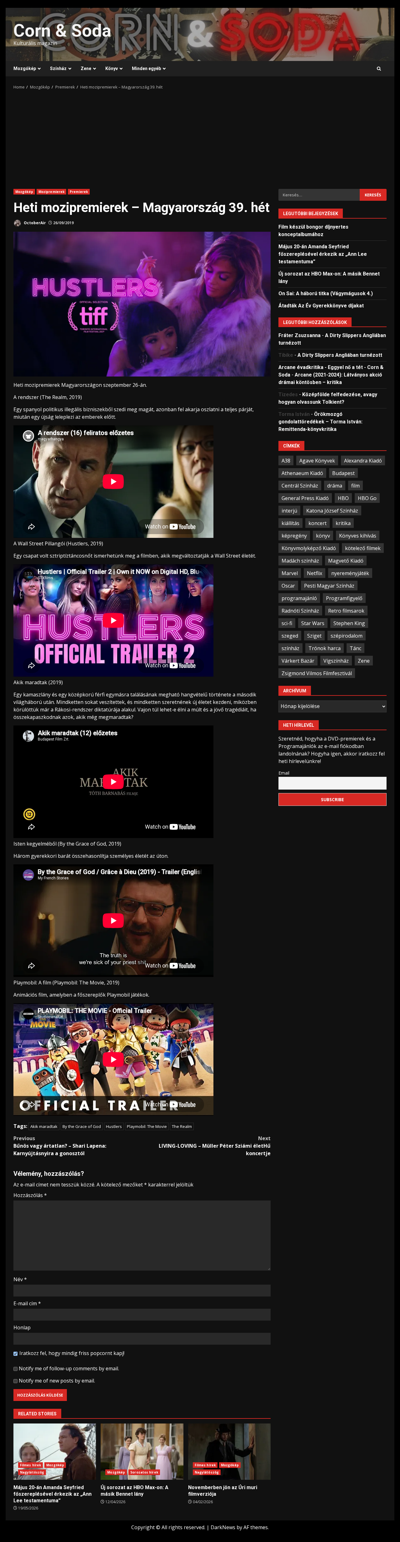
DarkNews (223, 1527)
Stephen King (349, 622)
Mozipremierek (51, 192)
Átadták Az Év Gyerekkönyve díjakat (321, 305)
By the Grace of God (81, 1126)
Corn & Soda (62, 30)
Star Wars (312, 622)
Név (20, 1279)
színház (290, 648)
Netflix (314, 572)
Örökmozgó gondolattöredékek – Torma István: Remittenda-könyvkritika (320, 421)
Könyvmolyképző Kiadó (309, 547)
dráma (334, 485)
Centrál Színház (300, 485)
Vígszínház (336, 660)
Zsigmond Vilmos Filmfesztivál (317, 673)
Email (283, 773)
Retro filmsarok (346, 610)
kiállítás (290, 522)
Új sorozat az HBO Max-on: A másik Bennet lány (142, 1451)
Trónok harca (324, 648)
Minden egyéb (146, 68)
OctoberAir (34, 222)
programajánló (299, 597)
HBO (343, 497)
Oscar (288, 585)
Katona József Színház (332, 510)
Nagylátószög (32, 1472)
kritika (343, 522)
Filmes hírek (30, 1465)
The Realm (182, 1126)
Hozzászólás (30, 1195)
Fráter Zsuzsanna (299, 335)
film (355, 485)
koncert (317, 522)
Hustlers (114, 1126)
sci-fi (287, 622)
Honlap (22, 1327)
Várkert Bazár (298, 660)
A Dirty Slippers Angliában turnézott (340, 355)
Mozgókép (24, 68)
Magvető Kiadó (345, 560)
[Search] (379, 69)
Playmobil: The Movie (147, 1126)
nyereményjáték (350, 572)
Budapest (343, 472)
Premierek (79, 192)
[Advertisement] (200, 137)
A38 (286, 460)
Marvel (290, 572)
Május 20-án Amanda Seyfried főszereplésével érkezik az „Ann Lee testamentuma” (54, 1451)
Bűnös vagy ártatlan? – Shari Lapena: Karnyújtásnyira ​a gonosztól (59, 1146)
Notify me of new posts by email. (57, 1380)
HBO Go (367, 497)
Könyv (111, 68)
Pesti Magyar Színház (329, 585)
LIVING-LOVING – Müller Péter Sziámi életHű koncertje (215, 1146)
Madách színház (300, 560)
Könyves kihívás (357, 535)
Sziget (314, 635)
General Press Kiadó (305, 497)
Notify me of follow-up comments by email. (69, 1368)
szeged (290, 635)
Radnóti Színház (300, 610)
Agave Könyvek (317, 460)
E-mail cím (27, 1303)
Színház (58, 68)
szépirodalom (346, 635)
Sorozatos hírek (144, 1472)
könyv (323, 535)
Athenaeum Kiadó (302, 472)
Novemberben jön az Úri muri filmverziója (229, 1451)
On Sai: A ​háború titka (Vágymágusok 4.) (325, 293)
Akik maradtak (44, 1126)
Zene (86, 68)
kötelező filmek (363, 547)
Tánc (355, 648)
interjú (289, 510)
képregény (294, 535)
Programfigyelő (344, 597)
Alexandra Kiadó (363, 460)
